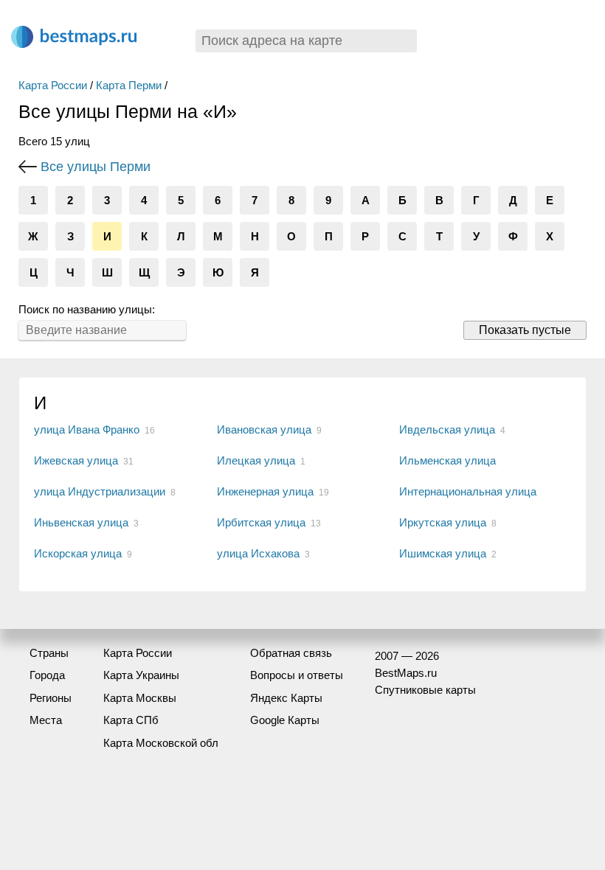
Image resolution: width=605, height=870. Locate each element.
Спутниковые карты (425, 689)
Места (46, 720)
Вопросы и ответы (296, 675)
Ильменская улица (447, 460)
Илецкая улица (256, 460)
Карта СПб (131, 720)
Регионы (51, 698)
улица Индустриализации (99, 491)
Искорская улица (78, 553)
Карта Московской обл (160, 743)
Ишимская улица (442, 553)
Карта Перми (129, 85)
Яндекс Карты (286, 698)
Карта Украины (141, 675)
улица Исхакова (258, 553)
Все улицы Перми (96, 166)
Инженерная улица (265, 491)
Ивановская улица (264, 429)
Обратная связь (291, 653)
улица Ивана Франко (86, 429)
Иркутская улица (442, 522)
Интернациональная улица (467, 491)
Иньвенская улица (81, 522)
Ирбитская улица (261, 522)
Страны (49, 653)
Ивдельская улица (447, 429)
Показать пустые (525, 330)
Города (47, 675)
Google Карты (284, 720)
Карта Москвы (139, 698)
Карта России (52, 85)
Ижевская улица (76, 460)
